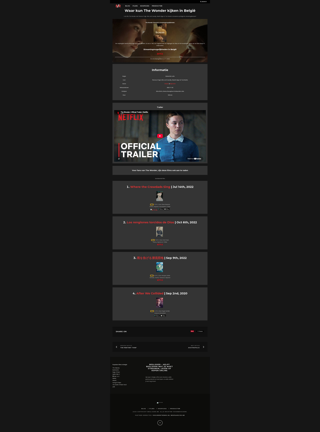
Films (135, 6)
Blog (127, 6)
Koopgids (144, 6)
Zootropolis (194, 347)
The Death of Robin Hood (119, 384)
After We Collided (149, 293)
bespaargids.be (178, 415)
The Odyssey (116, 368)
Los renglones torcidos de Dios (150, 222)
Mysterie (173, 83)
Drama (167, 83)
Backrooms (115, 370)
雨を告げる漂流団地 (150, 258)
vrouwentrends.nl (161, 415)
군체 (113, 387)
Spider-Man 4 (116, 374)
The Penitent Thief (128, 347)
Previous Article (126, 345)
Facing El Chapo (116, 382)
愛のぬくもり (116, 376)
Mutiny (114, 378)
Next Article (195, 345)
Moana (114, 380)
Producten (157, 6)
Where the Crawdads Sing (150, 187)
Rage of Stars (116, 372)
